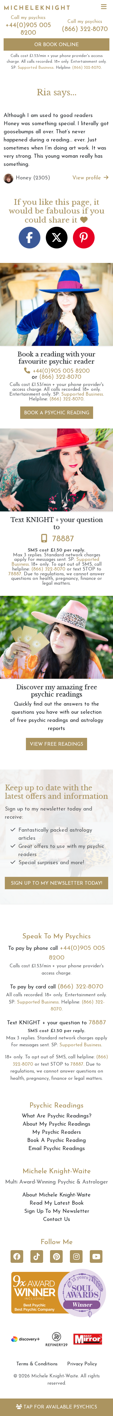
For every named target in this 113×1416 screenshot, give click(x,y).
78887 (63, 539)
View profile (87, 178)
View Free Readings (56, 744)
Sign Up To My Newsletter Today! (56, 883)
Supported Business (36, 68)
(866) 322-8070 (85, 29)
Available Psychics (60, 1407)
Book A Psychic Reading (56, 413)
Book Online (56, 45)
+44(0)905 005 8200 (61, 371)
